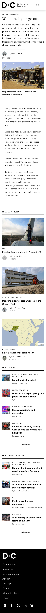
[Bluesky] (32, 605)
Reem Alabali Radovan (22, 491)
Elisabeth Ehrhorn (17, 256)
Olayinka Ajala (19, 524)
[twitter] (18, 605)
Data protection (10, 574)
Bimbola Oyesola (17, 357)
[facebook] (12, 605)
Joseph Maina (19, 436)
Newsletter (7, 569)
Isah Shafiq (18, 416)
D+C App (7, 583)
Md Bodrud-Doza (20, 383)
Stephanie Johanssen (35, 507)
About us (7, 578)
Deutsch (37, 5)
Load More (24, 444)
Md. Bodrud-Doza (17, 308)
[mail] (5, 605)
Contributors (8, 564)
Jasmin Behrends (20, 507)
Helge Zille (18, 474)
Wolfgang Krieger (20, 400)
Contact (6, 588)
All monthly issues (11, 593)
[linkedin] (25, 605)
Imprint (6, 598)
